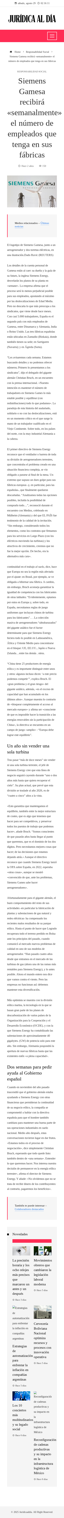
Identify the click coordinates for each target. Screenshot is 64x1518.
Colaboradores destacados (29, 1209)
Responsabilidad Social (32, 72)
